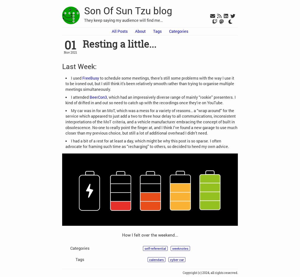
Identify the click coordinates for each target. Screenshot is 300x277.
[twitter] (232, 16)
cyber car (177, 259)
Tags (157, 31)
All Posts (120, 31)
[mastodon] (221, 22)
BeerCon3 (98, 97)
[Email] (212, 16)
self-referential (155, 248)
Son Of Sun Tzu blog (128, 10)
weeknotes (180, 248)
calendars (156, 259)
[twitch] (214, 22)
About (140, 31)
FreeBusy (90, 78)
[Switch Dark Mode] (230, 21)
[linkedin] (226, 16)
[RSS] (219, 16)
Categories (178, 31)
